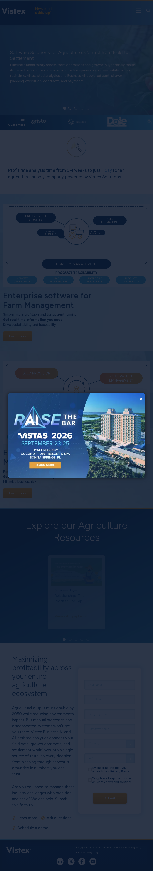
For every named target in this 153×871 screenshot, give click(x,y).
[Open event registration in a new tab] (42, 435)
